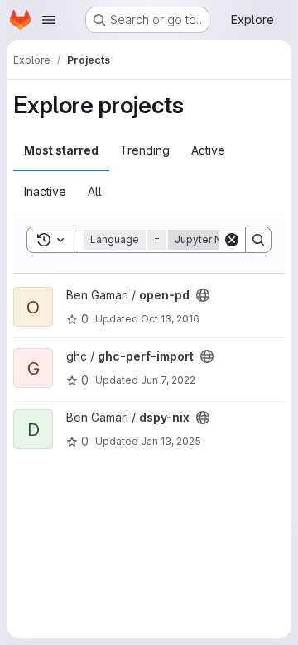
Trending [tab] (145, 150)
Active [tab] (208, 150)
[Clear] (232, 240)
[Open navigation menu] (49, 20)
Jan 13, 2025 (171, 441)
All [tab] (95, 191)
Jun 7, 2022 (168, 380)
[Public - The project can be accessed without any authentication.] (202, 295)
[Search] (258, 240)
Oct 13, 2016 (170, 319)
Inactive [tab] (45, 191)
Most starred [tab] (61, 150)
